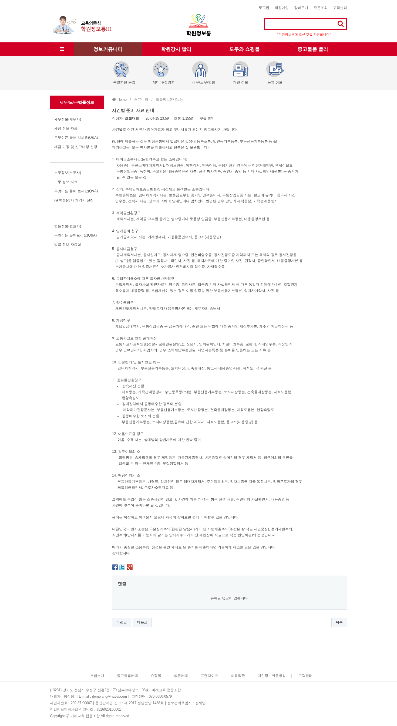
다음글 (142, 622)
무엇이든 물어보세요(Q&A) (75, 235)
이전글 (121, 622)
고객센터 (340, 8)
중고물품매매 (127, 676)
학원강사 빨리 (176, 49)
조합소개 (97, 676)
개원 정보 (240, 82)
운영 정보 (274, 82)
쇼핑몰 (156, 676)
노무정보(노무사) (67, 173)
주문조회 (321, 8)
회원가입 (282, 8)
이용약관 (238, 676)
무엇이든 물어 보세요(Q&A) (76, 138)
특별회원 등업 (124, 82)
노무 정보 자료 (66, 182)
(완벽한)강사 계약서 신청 (74, 200)
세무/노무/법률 (203, 82)
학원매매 (181, 676)
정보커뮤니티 (108, 49)
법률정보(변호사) (67, 226)
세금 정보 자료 (66, 128)
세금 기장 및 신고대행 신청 (75, 147)
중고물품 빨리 (313, 49)
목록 (339, 622)
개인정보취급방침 (272, 676)
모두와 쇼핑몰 (244, 49)
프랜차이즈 (209, 676)
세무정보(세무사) (67, 119)
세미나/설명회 (164, 82)
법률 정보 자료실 (67, 244)
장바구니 (301, 8)
